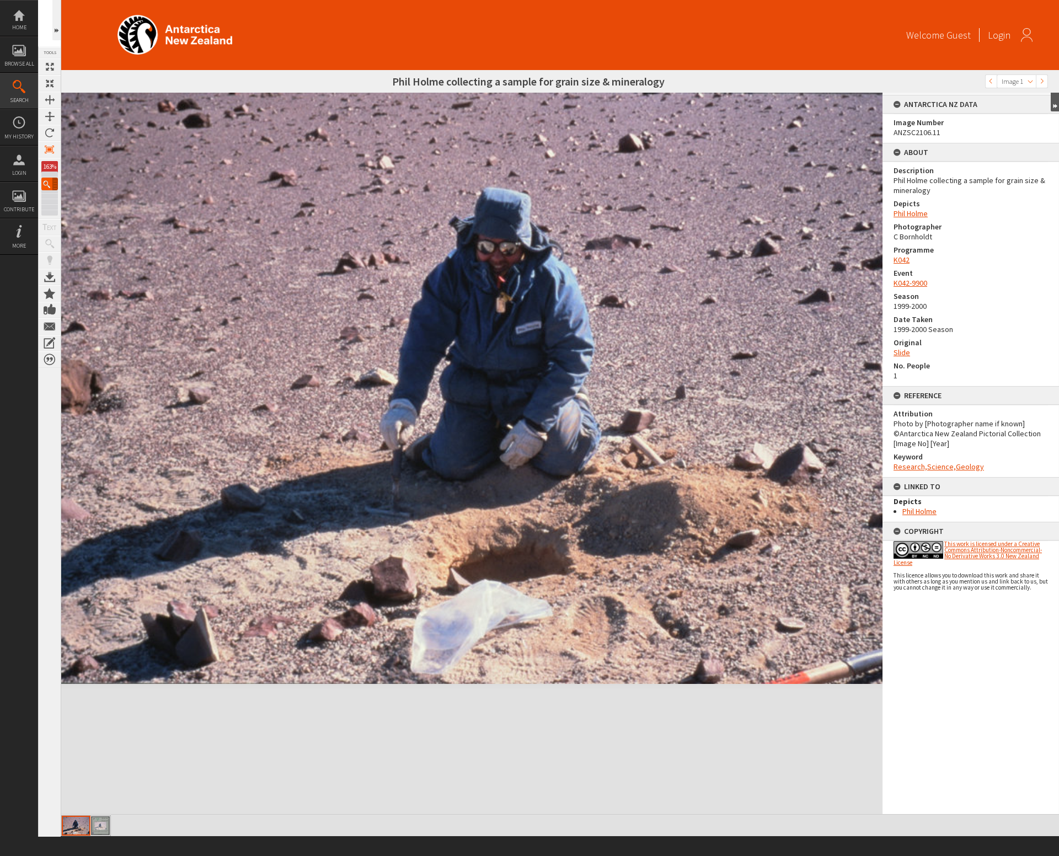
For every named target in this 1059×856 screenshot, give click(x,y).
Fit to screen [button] (50, 83)
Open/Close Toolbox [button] (56, 20)
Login (19, 172)
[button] (49, 184)
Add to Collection (50, 293)
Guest (958, 35)
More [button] (19, 245)
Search (19, 100)
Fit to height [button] (50, 116)
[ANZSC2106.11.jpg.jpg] (100, 825)
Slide (902, 352)
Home (19, 27)
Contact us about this (50, 326)
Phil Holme (911, 213)
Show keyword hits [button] (50, 244)
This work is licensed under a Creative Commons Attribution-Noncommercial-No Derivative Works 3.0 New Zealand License (968, 553)
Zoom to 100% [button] (50, 149)
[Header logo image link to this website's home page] (174, 18)
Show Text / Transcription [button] (50, 227)
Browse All (19, 63)
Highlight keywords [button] (50, 260)
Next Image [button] (1041, 81)
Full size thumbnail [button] (50, 66)
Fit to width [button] (50, 100)
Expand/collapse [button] (1055, 102)
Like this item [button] (50, 310)
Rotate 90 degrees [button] (50, 133)
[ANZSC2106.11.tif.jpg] (76, 826)
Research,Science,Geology (939, 467)
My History (19, 136)
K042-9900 (910, 283)
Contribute (19, 209)
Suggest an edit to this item (50, 343)
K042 (902, 260)
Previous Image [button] (991, 81)
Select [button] (1030, 81)
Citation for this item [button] (50, 359)
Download (50, 277)
